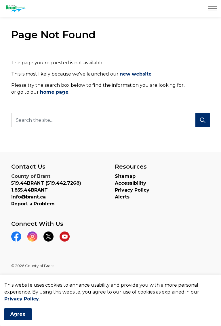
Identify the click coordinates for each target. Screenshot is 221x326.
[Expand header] (212, 8)
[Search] (202, 120)
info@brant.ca (28, 197)
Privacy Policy (21, 299)
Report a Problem (33, 204)
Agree (18, 314)
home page (54, 92)
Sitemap (125, 176)
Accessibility (130, 183)
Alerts (122, 197)
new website (136, 74)
